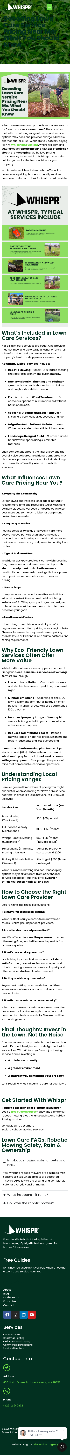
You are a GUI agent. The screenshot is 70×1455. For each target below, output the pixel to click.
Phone (7, 1399)
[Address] (6, 1367)
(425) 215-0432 (13, 1405)
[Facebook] (7, 1315)
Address (8, 1376)
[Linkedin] (24, 1315)
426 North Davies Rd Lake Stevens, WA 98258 (32, 1382)
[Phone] (6, 1391)
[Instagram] (15, 1315)
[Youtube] (32, 1315)
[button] (49, 7)
